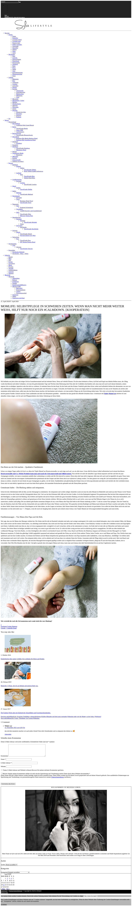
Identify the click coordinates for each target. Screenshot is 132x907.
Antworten (8, 734)
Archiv (3, 864)
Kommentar (4, 756)
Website (3, 766)
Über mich (7, 16)
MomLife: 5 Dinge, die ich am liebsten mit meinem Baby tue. (19, 686)
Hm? (81, 896)
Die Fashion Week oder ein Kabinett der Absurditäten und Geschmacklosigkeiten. (26, 713)
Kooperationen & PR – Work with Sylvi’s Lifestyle (15, 17)
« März (3, 889)
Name (3, 759)
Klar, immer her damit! (90, 896)
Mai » (8, 889)
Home (6, 15)
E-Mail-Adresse (6, 763)
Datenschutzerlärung (57, 777)
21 (4, 885)
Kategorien (4, 872)
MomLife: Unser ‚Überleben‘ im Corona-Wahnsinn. (20, 718)
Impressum (4, 891)
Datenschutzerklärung (15, 891)
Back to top (4, 892)
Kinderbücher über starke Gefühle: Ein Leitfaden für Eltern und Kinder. (22, 659)
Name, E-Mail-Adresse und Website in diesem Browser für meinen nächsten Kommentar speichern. (33, 770)
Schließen (4, 904)
